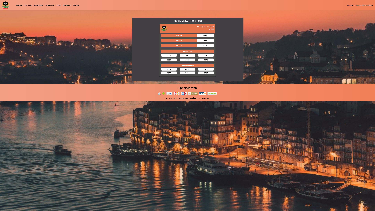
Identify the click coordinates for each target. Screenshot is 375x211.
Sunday (76, 5)
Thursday (49, 5)
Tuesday (28, 5)
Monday (19, 5)
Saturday (67, 5)
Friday (58, 5)
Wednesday (38, 5)
